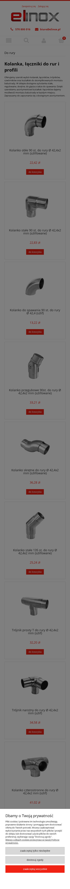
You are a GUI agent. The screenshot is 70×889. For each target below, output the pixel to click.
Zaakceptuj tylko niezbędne (35, 850)
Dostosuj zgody (35, 859)
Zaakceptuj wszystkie (35, 869)
